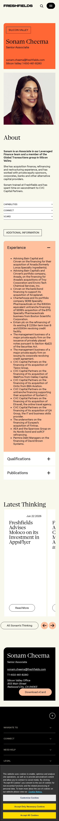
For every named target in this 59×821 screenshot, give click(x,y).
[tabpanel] (29, 563)
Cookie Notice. (35, 792)
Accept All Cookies (29, 815)
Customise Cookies (29, 798)
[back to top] (52, 716)
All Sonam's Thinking (19, 625)
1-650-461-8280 (32, 63)
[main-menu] (50, 5)
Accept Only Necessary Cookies (29, 806)
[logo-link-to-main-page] (18, 6)
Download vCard (35, 692)
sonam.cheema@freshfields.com (25, 59)
